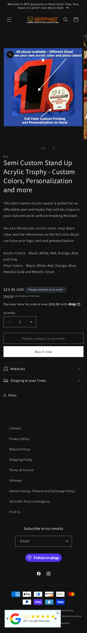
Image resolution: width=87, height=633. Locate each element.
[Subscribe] (66, 541)
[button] (9, 20)
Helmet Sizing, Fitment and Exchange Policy (42, 491)
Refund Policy (19, 449)
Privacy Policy (19, 439)
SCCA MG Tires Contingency (29, 501)
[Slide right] (54, 148)
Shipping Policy (20, 459)
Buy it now (43, 351)
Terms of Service (21, 470)
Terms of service (71, 616)
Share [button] (12, 395)
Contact (15, 428)
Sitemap (15, 480)
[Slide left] (33, 148)
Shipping (8, 295)
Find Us (14, 512)
